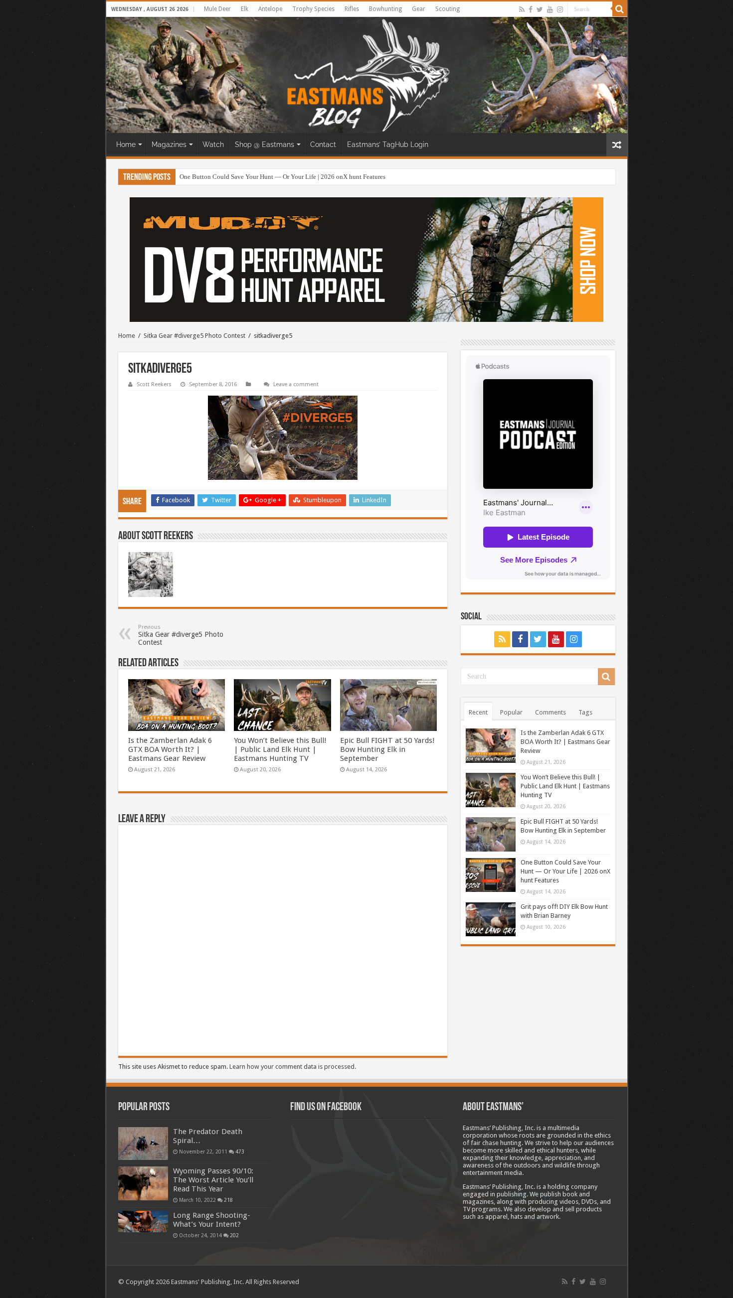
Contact (323, 144)
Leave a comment (296, 384)
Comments (550, 712)
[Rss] (522, 9)
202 (234, 1235)
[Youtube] (550, 9)
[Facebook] (531, 9)
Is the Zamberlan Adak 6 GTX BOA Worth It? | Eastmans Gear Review (170, 749)
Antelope (270, 8)
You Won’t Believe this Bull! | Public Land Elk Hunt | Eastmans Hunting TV (280, 749)
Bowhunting (385, 8)
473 (239, 1151)
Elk (244, 8)
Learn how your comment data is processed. (292, 1066)
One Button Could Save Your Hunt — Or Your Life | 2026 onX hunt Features (282, 176)
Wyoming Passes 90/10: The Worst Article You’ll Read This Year (213, 1179)
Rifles (352, 8)
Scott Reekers (154, 384)
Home (126, 144)
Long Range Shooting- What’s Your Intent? (211, 1220)
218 (228, 1200)
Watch (213, 144)
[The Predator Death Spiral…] (143, 1143)
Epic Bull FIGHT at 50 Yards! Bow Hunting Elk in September (387, 749)
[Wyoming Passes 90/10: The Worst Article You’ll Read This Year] (143, 1183)
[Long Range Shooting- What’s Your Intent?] (143, 1221)
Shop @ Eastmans (264, 144)
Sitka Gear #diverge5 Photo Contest (194, 335)
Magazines (169, 144)
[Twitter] (540, 9)
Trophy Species (313, 8)
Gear (418, 8)
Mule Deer (217, 8)
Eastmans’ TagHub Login (387, 144)
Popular (511, 712)
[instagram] (560, 9)
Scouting (447, 8)
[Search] (619, 8)
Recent (478, 712)
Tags (585, 712)
